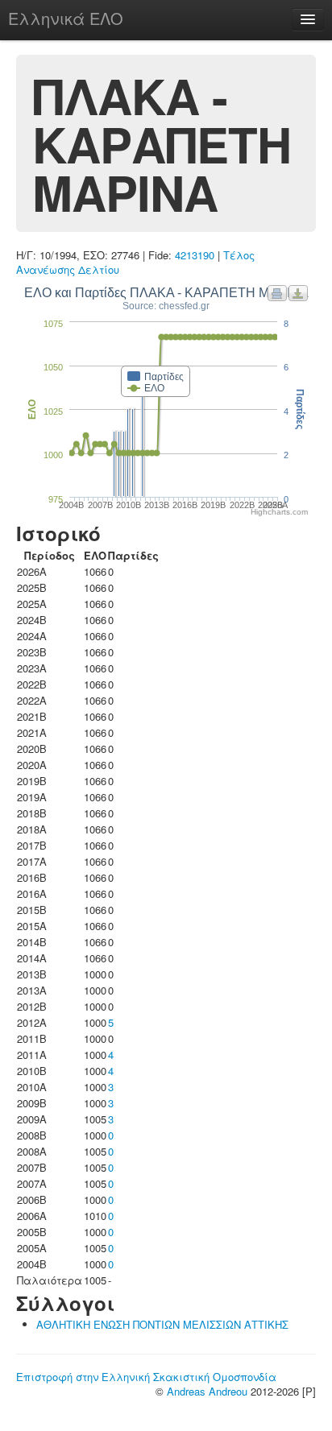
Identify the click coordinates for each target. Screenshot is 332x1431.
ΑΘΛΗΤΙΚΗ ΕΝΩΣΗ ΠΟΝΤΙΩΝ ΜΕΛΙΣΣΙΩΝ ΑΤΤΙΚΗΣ (162, 1324)
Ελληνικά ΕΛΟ (65, 18)
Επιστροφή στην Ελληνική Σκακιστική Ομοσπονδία (146, 1376)
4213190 (194, 255)
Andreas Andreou (207, 1391)
